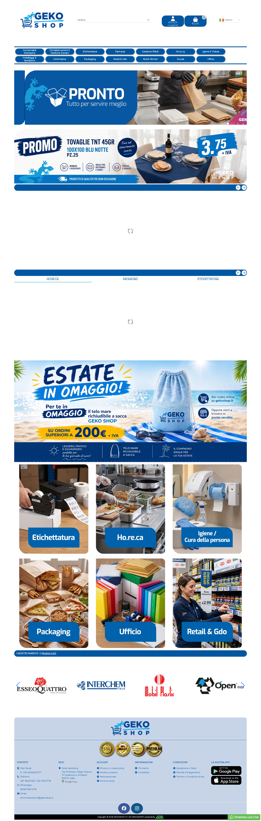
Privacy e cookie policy (112, 768)
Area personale (108, 776)
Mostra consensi (109, 772)
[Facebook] (124, 808)
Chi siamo (143, 768)
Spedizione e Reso (186, 768)
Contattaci (143, 772)
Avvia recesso (107, 781)
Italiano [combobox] (228, 20)
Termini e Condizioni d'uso (190, 776)
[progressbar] (130, 230)
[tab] (222, 124)
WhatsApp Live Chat (246, 817)
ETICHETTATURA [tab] (208, 279)
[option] (29, 51)
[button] (237, 124)
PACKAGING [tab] (130, 279)
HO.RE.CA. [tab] (53, 279)
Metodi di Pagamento (188, 772)
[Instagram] (137, 808)
